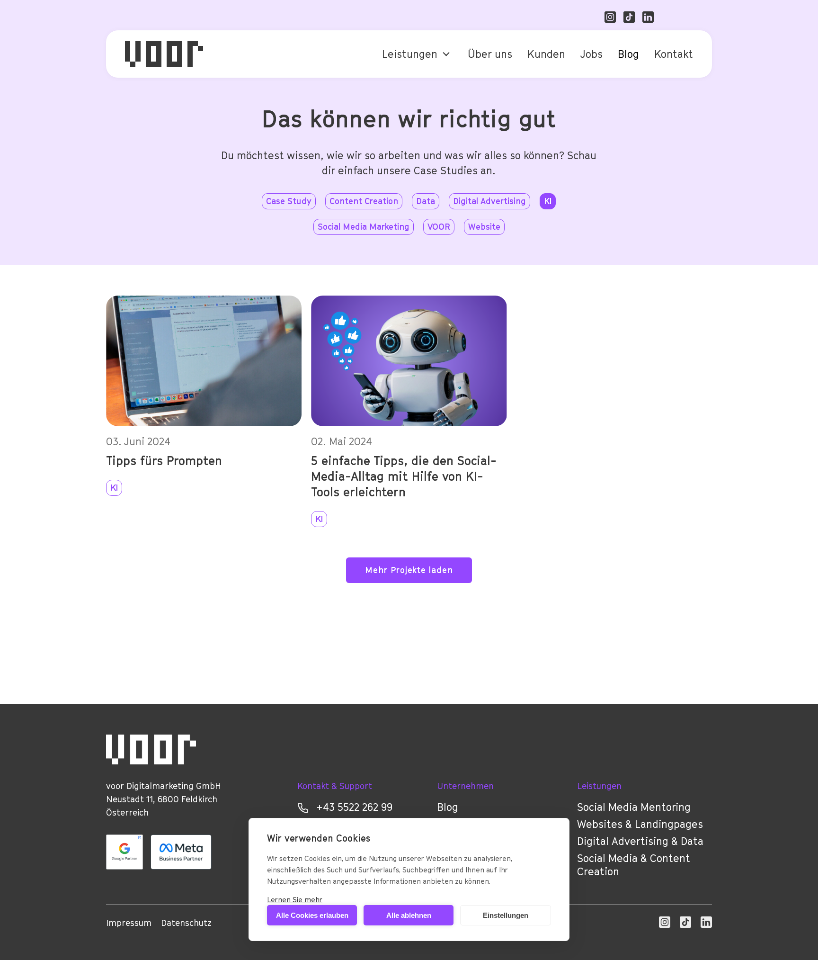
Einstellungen (505, 915)
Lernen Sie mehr (294, 899)
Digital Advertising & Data (640, 841)
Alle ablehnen (408, 915)
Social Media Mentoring (634, 807)
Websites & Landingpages (640, 824)
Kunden (546, 54)
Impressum (128, 923)
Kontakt (673, 54)
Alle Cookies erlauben (312, 915)
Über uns (490, 54)
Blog (628, 54)
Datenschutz (186, 923)
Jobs (591, 54)
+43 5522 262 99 (354, 807)
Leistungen (409, 54)
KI (114, 488)
